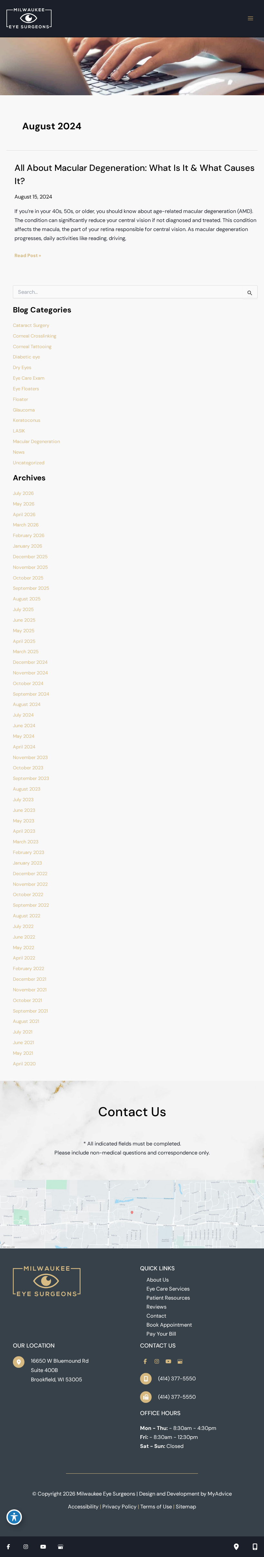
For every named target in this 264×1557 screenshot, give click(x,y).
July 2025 (23, 610)
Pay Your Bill (161, 1333)
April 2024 (24, 747)
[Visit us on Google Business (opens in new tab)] (180, 1361)
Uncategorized (28, 463)
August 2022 (26, 916)
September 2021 (30, 1011)
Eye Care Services (168, 1288)
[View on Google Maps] (132, 1213)
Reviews (156, 1306)
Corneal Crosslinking (34, 336)
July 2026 (23, 493)
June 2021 (23, 1043)
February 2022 (28, 969)
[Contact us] (255, 1546)
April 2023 (24, 831)
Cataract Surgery (31, 325)
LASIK (19, 431)
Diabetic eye (26, 357)
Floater (20, 399)
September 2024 (31, 694)
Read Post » (27, 256)
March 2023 (26, 842)
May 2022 (23, 948)
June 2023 (24, 810)
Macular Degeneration (36, 442)
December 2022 (30, 874)
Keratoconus (26, 420)
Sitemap (186, 1506)
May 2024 (23, 736)
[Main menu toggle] (250, 18)
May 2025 (23, 631)
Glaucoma (24, 410)
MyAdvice (220, 1493)
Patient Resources (168, 1297)
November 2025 (30, 567)
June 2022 (24, 937)
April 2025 (24, 641)
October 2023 (28, 768)
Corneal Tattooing (32, 347)
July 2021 (23, 1032)
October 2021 (27, 1000)
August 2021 (26, 1021)
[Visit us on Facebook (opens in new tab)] (145, 1361)
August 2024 (27, 704)
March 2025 (26, 652)
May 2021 (23, 1053)
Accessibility (83, 1506)
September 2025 (31, 588)
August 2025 (27, 599)
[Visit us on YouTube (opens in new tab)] (168, 1361)
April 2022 (24, 958)
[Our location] (236, 1546)
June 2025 (24, 620)
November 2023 (30, 758)
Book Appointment (169, 1324)
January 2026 (27, 546)
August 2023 (27, 789)
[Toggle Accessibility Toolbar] (14, 1517)
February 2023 (28, 852)
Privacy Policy (119, 1506)
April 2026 (24, 515)
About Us (157, 1279)
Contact (156, 1315)
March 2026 (26, 525)
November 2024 (30, 673)
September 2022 (31, 905)
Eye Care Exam (28, 378)
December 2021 (29, 979)
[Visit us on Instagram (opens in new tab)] (157, 1361)
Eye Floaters (26, 389)
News (18, 452)
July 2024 (23, 715)
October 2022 (28, 895)
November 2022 (30, 884)
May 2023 (23, 821)
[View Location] (22, 1362)
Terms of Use (156, 1506)
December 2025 (30, 557)
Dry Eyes (22, 368)
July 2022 (23, 926)
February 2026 (28, 536)
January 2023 (27, 863)
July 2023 (23, 800)
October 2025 (28, 578)
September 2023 (31, 778)
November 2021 (30, 990)
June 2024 (24, 726)
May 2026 (23, 504)
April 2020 (24, 1064)
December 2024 (30, 662)
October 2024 (28, 684)
